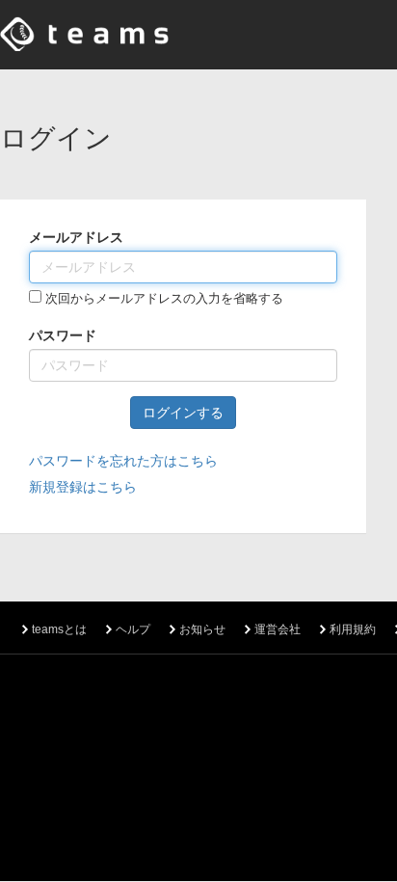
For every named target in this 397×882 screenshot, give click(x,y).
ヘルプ (133, 629)
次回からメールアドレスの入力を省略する (162, 298)
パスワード (62, 335)
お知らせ (202, 629)
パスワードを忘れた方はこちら (123, 460)
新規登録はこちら (83, 486)
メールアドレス (76, 237)
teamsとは (59, 629)
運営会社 (277, 629)
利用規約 (353, 629)
